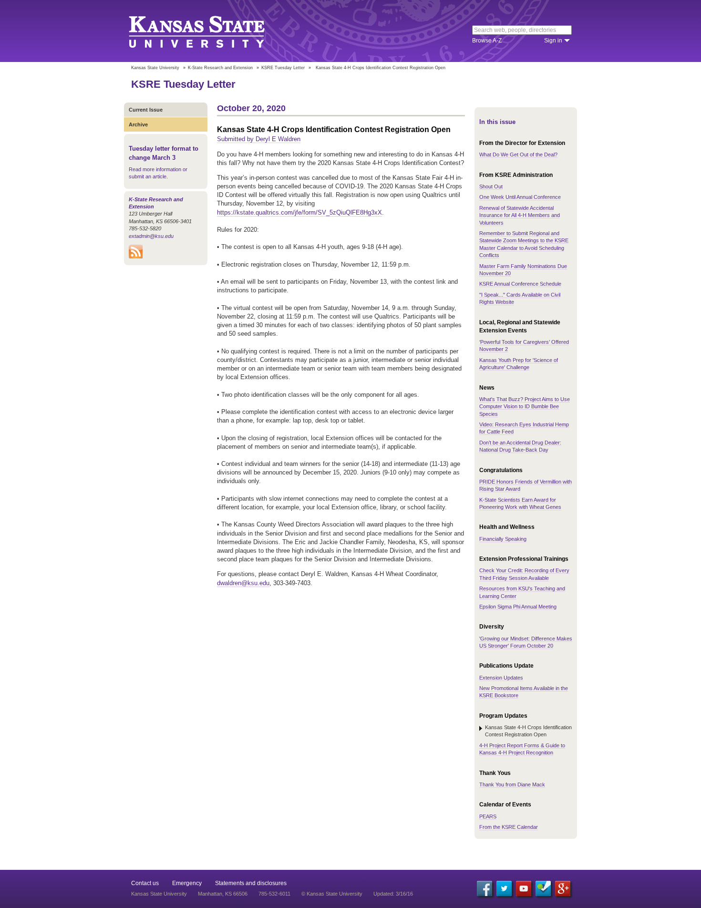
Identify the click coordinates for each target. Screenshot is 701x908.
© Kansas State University (331, 894)
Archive (138, 124)
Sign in (553, 40)
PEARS (487, 816)
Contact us (145, 883)
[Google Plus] (562, 888)
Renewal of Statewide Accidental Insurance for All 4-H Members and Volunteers (519, 215)
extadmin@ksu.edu (151, 236)
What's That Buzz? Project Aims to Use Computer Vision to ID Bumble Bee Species (524, 406)
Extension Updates (501, 678)
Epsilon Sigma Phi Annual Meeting (518, 606)
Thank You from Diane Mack (512, 784)
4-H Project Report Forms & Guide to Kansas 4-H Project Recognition (522, 749)
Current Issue (146, 110)
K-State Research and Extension (220, 67)
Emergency (187, 883)
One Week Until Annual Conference (520, 197)
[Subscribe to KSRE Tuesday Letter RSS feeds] (136, 256)
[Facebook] (484, 888)
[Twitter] (504, 888)
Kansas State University (209, 31)
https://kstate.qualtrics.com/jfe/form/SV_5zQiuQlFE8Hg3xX (299, 212)
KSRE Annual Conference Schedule (520, 284)
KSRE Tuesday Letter (283, 67)
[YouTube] (523, 888)
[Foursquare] (543, 888)
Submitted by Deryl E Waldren (258, 139)
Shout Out (491, 186)
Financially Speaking (502, 539)
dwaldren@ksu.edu (243, 583)
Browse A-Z (487, 40)
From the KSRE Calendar (508, 827)
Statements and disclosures (251, 883)
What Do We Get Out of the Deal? (518, 154)
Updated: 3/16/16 (393, 894)
